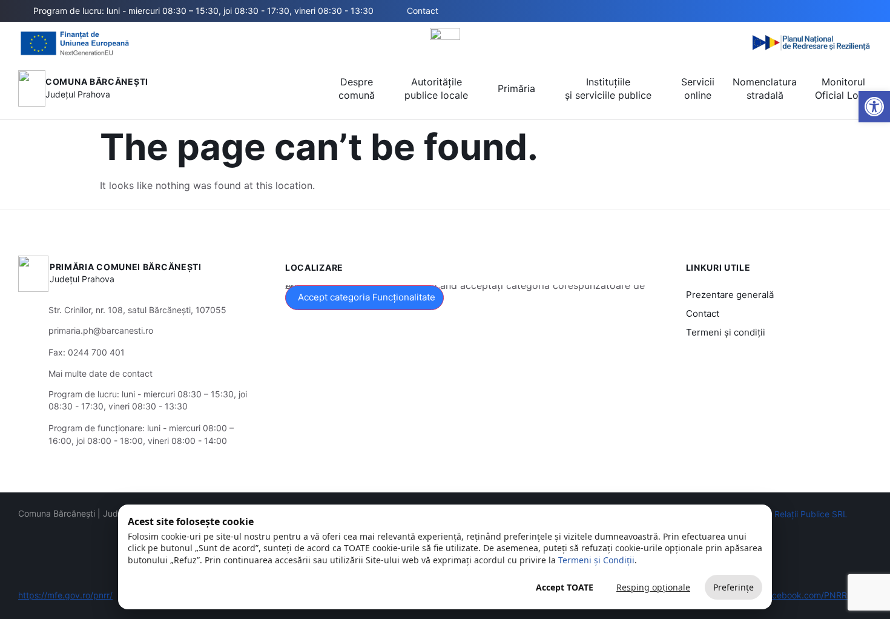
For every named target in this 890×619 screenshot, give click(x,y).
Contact (702, 313)
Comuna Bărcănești (96, 81)
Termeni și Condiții (596, 560)
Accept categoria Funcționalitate (366, 297)
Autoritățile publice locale (436, 88)
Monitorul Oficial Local (843, 88)
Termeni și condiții (725, 332)
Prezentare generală (730, 294)
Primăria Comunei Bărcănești (126, 267)
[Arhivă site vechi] (864, 11)
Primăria (516, 88)
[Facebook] (846, 11)
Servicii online (697, 88)
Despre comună (356, 88)
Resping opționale (653, 587)
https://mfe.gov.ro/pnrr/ (65, 595)
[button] (804, 11)
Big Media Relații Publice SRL (790, 514)
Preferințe (733, 587)
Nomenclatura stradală (765, 88)
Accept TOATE (564, 587)
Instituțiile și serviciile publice (608, 88)
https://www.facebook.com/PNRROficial (792, 595)
